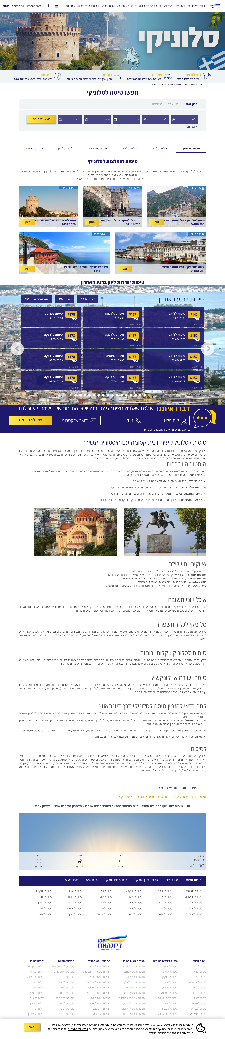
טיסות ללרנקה (75, 914)
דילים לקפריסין (36, 1014)
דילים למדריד (37, 971)
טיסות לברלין (195, 902)
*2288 (6, 6)
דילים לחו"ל (37, 961)
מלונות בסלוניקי (66, 148)
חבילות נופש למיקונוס (133, 1008)
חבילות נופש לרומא (100, 977)
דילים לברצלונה (35, 977)
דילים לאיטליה (36, 993)
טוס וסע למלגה (66, 1014)
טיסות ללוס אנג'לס (168, 998)
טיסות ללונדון (165, 902)
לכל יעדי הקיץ (127, 797)
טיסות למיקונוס (104, 914)
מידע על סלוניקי (34, 148)
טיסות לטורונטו (170, 1003)
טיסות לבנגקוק (170, 977)
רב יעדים (157, 104)
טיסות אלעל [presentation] (71, 880)
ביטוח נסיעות (94, 5)
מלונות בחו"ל (108, 5)
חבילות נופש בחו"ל (134, 961)
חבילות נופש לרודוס (134, 993)
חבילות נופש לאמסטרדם (132, 998)
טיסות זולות (199, 961)
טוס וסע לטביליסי (65, 998)
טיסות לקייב (166, 897)
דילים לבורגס (37, 998)
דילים (117, 5)
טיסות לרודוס (76, 902)
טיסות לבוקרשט (194, 914)
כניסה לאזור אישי (48, 6)
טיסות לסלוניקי (157, 84)
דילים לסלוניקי (129, 148)
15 (85, 395)
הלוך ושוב (191, 104)
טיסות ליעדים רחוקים (165, 961)
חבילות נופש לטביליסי (98, 993)
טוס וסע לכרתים (66, 993)
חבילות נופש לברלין (134, 982)
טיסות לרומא (135, 914)
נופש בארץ (181, 5)
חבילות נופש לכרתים (134, 1014)
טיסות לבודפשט (145, 797)
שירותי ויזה (70, 5)
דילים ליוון (38, 987)
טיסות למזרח (171, 966)
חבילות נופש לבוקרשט (98, 982)
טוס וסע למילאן (66, 982)
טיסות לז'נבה (46, 897)
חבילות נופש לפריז (135, 987)
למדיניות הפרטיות (78, 1029)
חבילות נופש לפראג (134, 971)
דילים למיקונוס (36, 966)
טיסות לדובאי (199, 966)
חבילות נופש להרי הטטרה (96, 971)
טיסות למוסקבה (134, 891)
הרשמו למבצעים (34, 6)
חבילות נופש (192, 5)
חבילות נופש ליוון (136, 977)
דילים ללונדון (37, 1003)
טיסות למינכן (135, 897)
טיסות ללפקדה (181, 797)
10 (108, 395)
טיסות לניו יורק (170, 987)
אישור (32, 1027)
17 (75, 395)
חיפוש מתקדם (189, 127)
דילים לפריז (38, 1008)
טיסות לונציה (105, 891)
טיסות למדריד (165, 908)
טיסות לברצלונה (193, 897)
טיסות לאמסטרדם (193, 891)
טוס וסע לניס (67, 1008)
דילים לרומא (37, 982)
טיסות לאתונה (163, 797)
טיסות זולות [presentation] (193, 880)
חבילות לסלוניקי (160, 148)
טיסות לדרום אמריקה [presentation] (116, 880)
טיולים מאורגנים (142, 5)
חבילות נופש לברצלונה (132, 966)
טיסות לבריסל (195, 908)
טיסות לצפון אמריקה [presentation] (146, 880)
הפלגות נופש (156, 5)
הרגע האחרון (127, 5)
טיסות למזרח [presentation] (91, 880)
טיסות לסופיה (46, 914)
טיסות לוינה (106, 897)
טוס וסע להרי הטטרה (63, 966)
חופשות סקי (169, 5)
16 (80, 395)
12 (98, 395)
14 (89, 395)
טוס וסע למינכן (66, 1003)
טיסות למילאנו (164, 914)
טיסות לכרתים (75, 897)
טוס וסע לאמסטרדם (64, 971)
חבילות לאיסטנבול (100, 1008)
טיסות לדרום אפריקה (167, 1014)
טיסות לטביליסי (198, 1008)
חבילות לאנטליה (101, 1014)
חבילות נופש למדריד (99, 966)
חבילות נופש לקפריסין (98, 987)
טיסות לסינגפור (170, 1008)
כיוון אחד (173, 104)
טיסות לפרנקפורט (43, 891)
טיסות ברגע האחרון (196, 1014)
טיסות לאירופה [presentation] (172, 880)
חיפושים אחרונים (56, 6)
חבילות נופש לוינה (100, 998)
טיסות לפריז (136, 902)
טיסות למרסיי (46, 908)
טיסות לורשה (105, 902)
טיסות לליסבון (45, 902)
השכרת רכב (81, 5)
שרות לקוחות (18, 6)
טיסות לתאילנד (170, 971)
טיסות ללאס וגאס (169, 993)
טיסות (202, 5)
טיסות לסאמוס (75, 891)
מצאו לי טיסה (41, 119)
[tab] (191, 880)
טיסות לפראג (199, 797)
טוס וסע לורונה (66, 977)
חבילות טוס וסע (65, 961)
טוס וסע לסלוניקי (98, 148)
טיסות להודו (171, 982)
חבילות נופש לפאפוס (99, 1003)
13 (94, 395)
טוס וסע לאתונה (66, 987)
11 (103, 395)
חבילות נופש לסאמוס (134, 1003)
